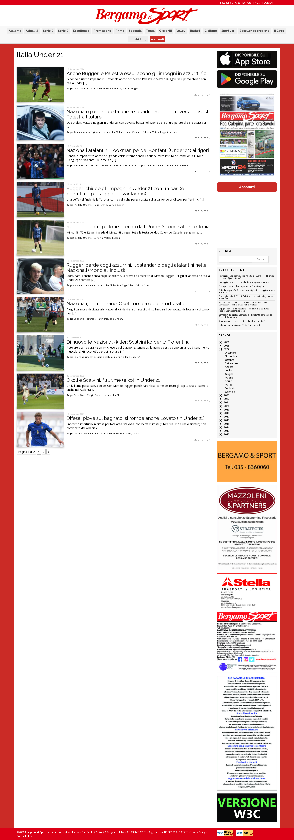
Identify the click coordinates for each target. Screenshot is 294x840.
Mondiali (134, 285)
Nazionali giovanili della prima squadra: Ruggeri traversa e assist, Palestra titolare (138, 114)
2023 (226, 395)
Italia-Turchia (100, 205)
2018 (226, 413)
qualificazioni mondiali (159, 165)
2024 (226, 349)
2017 (226, 416)
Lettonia (98, 238)
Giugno (229, 374)
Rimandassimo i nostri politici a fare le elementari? (242, 321)
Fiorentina (78, 357)
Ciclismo (211, 30)
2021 (226, 402)
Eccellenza (81, 30)
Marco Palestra (113, 88)
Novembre (231, 356)
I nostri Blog (137, 39)
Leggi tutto (201, 94)
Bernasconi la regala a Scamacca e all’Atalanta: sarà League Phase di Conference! (245, 316)
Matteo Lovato (123, 433)
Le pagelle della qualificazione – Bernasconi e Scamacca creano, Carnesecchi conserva (244, 310)
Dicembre (231, 352)
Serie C (48, 30)
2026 (226, 342)
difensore (92, 318)
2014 (226, 427)
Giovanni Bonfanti (111, 165)
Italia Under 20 (81, 88)
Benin (98, 165)
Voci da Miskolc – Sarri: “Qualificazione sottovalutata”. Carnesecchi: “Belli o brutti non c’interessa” (243, 303)
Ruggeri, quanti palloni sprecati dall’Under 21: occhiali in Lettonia (138, 227)
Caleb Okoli (79, 318)
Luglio (228, 370)
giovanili (97, 132)
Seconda (135, 30)
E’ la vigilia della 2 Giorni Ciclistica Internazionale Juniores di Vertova (246, 297)
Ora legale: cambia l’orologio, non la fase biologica (241, 286)
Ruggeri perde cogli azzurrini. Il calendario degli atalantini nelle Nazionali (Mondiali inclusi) (136, 267)
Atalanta (15, 30)
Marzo (229, 384)
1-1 (74, 205)
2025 (226, 345)
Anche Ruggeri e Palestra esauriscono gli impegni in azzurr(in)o (137, 73)
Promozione (102, 30)
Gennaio (230, 392)
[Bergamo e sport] (247, 461)
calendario (90, 285)
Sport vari (228, 30)
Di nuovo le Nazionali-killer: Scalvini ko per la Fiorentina (128, 342)
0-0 (74, 238)
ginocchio (90, 357)
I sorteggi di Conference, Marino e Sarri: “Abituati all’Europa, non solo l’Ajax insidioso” (246, 277)
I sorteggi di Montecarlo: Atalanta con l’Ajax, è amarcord (244, 282)
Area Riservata (243, 2)
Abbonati (157, 39)
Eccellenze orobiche (255, 30)
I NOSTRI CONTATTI (264, 2)
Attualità (32, 30)
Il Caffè (279, 30)
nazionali (174, 132)
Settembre (231, 363)
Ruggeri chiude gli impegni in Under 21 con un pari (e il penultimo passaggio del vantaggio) (127, 191)
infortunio (103, 318)
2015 (226, 423)
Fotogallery (226, 2)
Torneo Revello (180, 165)
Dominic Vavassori (82, 132)
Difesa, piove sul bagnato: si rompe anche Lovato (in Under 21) (136, 418)
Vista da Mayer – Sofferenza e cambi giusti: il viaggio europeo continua (247, 291)
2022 (226, 399)
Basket (195, 30)
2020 (226, 406)
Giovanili (165, 30)
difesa (84, 433)
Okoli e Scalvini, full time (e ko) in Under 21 (113, 380)
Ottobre (229, 360)
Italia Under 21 (97, 88)
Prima (120, 30)
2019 (226, 409)
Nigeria (142, 165)
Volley (180, 30)
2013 (226, 430)
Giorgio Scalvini (104, 357)
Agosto (229, 367)
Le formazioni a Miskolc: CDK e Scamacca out (239, 325)
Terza (150, 30)
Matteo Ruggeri (130, 88)
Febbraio (230, 388)
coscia (76, 433)
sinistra (136, 433)
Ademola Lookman (83, 165)
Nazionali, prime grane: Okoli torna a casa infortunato (125, 303)
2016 (226, 420)
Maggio (229, 377)
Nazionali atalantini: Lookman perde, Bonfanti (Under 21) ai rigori (138, 150)
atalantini (78, 285)
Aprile (228, 381)
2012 (226, 434)
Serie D (63, 30)
